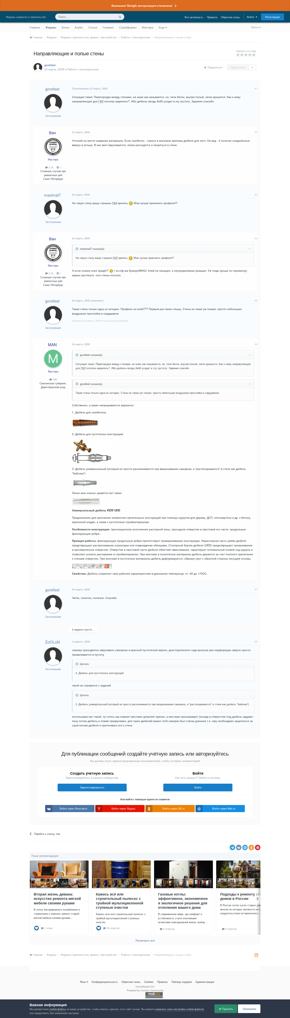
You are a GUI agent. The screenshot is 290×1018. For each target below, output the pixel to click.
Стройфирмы (128, 27)
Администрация (205, 982)
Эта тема (105, 16)
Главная (34, 27)
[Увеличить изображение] (131, 203)
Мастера (147, 27)
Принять (227, 1009)
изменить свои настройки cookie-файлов (179, 1009)
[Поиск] (120, 17)
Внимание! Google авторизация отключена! (141, 6)
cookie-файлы (57, 1009)
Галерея (108, 27)
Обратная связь (230, 17)
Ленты (255, 27)
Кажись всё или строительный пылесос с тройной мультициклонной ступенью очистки (119, 901)
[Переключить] (77, 248)
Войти (251, 17)
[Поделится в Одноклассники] (251, 847)
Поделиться (214, 67)
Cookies (148, 982)
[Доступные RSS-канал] (256, 955)
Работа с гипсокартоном (83, 69)
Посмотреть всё (145, 940)
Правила (212, 17)
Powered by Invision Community (145, 990)
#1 (256, 88)
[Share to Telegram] (232, 847)
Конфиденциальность (105, 982)
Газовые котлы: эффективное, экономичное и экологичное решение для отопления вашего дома (183, 901)
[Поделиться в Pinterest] (257, 847)
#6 (256, 344)
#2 (256, 132)
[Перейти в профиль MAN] (53, 359)
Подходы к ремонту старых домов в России (244, 896)
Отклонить (249, 1009)
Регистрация (272, 17)
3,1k (50, 167)
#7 (256, 589)
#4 (256, 238)
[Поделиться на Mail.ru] (245, 847)
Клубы (79, 27)
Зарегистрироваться (92, 787)
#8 (256, 641)
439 (54, 379)
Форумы (51, 27)
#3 (256, 194)
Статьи (92, 27)
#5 (256, 300)
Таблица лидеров (181, 982)
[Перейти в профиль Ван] (53, 147)
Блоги (65, 27)
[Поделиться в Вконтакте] (238, 847)
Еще (162, 27)
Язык (83, 982)
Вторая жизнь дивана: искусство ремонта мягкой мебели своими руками (57, 899)
